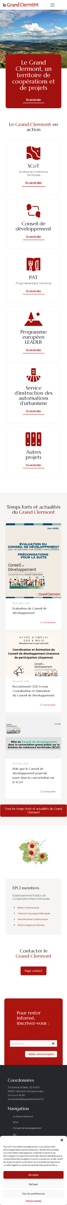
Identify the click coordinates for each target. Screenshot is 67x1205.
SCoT (15, 1122)
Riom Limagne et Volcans (31, 925)
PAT (14, 1134)
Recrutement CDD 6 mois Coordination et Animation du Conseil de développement (33, 690)
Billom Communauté (28, 907)
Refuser (33, 1184)
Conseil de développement (27, 1128)
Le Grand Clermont (23, 1116)
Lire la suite (49, 622)
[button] (62, 1140)
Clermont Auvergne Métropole (34, 913)
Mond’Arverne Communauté (33, 919)
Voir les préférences (33, 1193)
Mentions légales (33, 1200)
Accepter (33, 1174)
